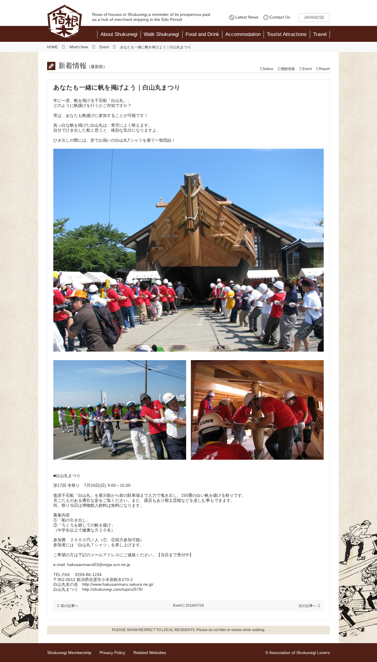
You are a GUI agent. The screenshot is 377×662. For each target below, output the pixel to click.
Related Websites (149, 652)
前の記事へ (69, 606)
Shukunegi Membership (69, 652)
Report (324, 69)
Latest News (246, 17)
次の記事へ (307, 606)
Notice (268, 69)
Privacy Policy (112, 652)
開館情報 (288, 69)
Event (307, 69)
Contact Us (279, 17)
